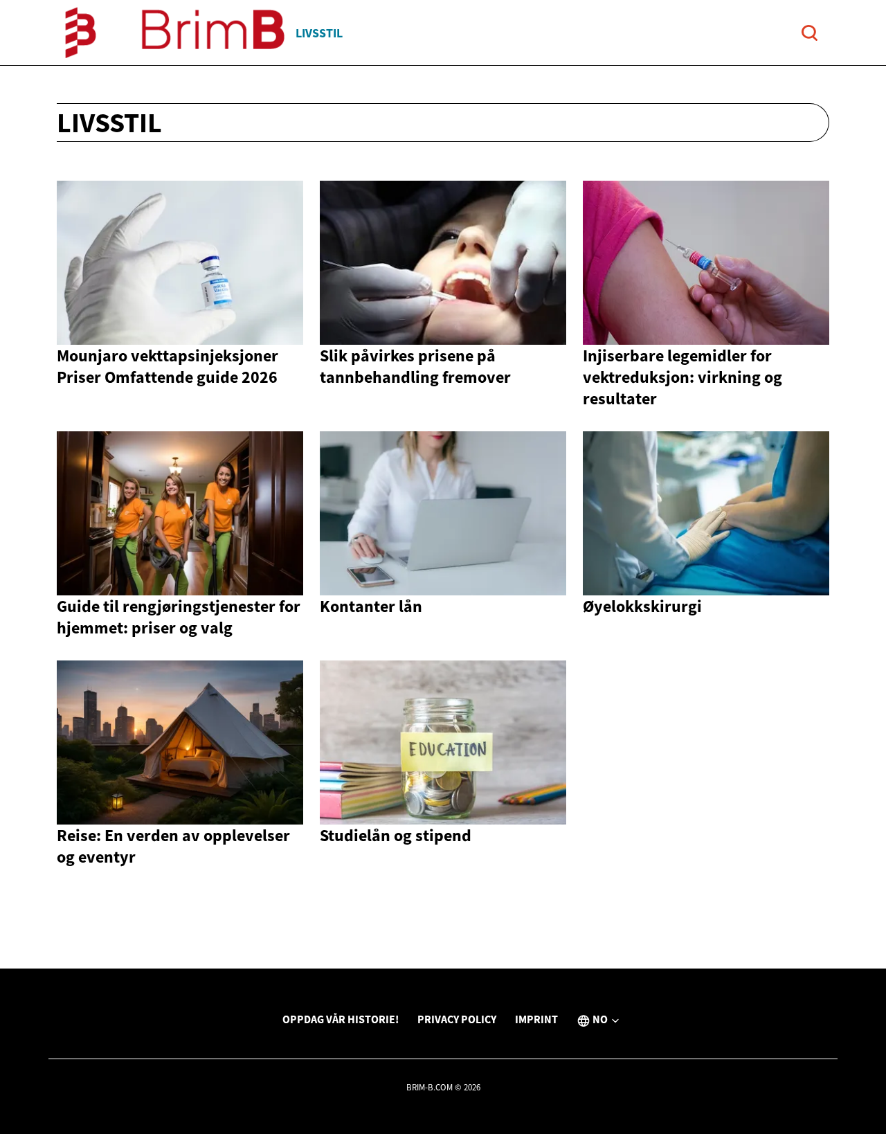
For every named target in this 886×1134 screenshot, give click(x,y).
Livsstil (319, 33)
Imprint (536, 1019)
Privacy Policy (456, 1019)
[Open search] (809, 32)
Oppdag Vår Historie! (340, 1019)
